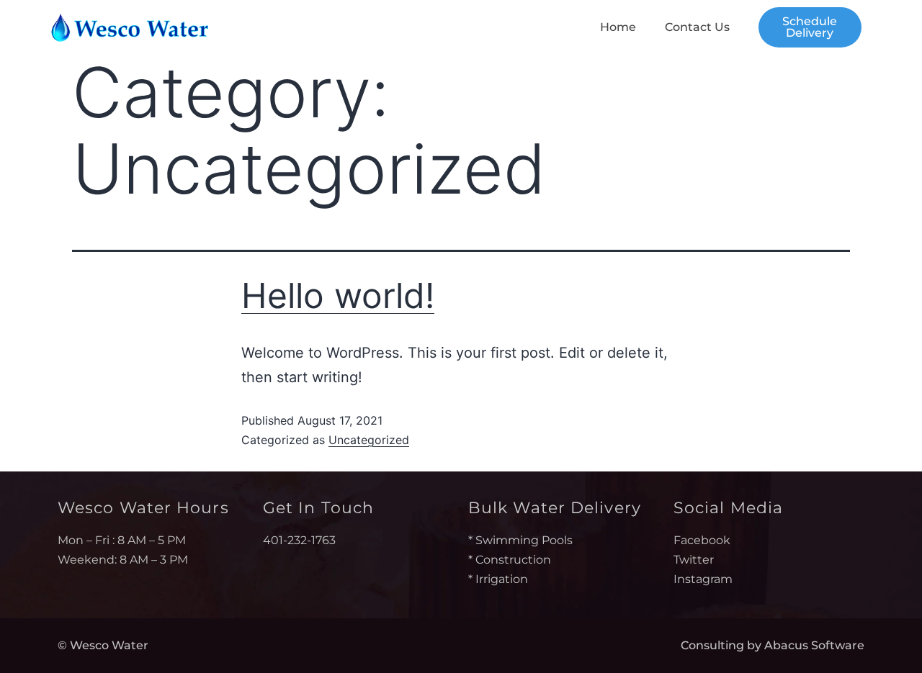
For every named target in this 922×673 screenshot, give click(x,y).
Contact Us (697, 27)
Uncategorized (368, 440)
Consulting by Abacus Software (772, 645)
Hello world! (337, 295)
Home (618, 27)
